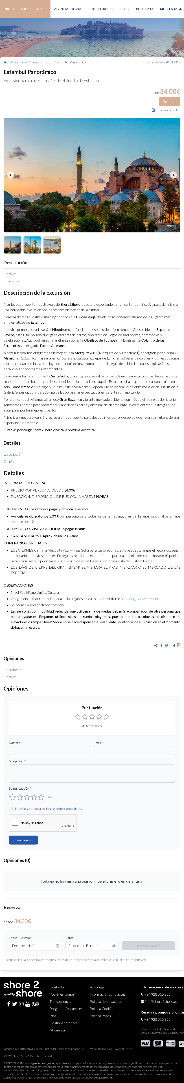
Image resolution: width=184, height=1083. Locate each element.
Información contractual (108, 994)
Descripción (13, 454)
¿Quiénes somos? (63, 994)
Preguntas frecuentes (66, 1008)
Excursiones (32, 9)
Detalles (10, 274)
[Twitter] (14, 1003)
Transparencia (60, 1001)
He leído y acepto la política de (48, 808)
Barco (70, 938)
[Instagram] (21, 1003)
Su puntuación (20, 788)
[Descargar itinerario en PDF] (178, 645)
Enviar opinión (23, 840)
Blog (124, 9)
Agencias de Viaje (69, 9)
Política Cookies (102, 1008)
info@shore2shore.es (161, 1001)
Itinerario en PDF (167, 110)
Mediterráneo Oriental (24, 62)
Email (98, 743)
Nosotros (101, 9)
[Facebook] (8, 1003)
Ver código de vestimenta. (141, 598)
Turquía (48, 62)
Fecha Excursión (20, 938)
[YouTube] (27, 1003)
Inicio (9, 9)
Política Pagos (100, 1016)
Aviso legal (97, 987)
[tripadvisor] (35, 1003)
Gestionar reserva (63, 1023)
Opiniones (11, 281)
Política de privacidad (106, 1001)
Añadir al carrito (149, 946)
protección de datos (68, 808)
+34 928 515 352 (157, 994)
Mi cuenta (57, 1030)
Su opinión (17, 761)
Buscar (143, 9)
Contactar (57, 987)
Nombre (15, 743)
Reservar (170, 101)
